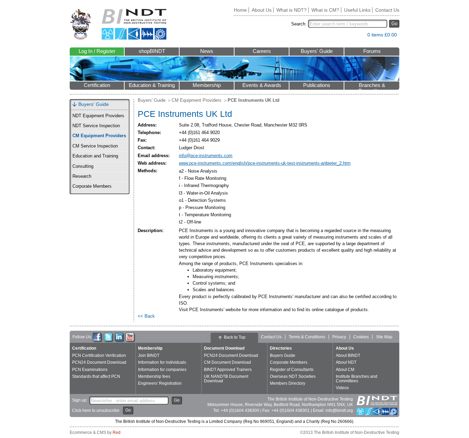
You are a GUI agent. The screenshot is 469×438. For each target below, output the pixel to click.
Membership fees (154, 376)
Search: (299, 23)
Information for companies (162, 369)
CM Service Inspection (95, 146)
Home (240, 10)
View (359, 36)
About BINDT (348, 355)
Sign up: (80, 400)
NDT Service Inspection (96, 125)
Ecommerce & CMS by (95, 432)
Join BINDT (148, 355)
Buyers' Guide (317, 51)
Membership (207, 85)
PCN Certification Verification (99, 355)
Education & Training (152, 85)
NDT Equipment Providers (98, 115)
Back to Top (234, 337)
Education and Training (95, 156)
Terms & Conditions (307, 337)
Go (394, 23)
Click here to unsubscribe (95, 410)
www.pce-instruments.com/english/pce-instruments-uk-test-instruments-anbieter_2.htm (265, 163)
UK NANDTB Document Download (226, 378)
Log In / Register (97, 51)
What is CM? (325, 10)
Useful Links (357, 10)
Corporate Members (92, 186)
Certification (97, 85)
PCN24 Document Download (99, 362)
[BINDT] (118, 24)
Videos (342, 387)
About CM (345, 369)
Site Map (384, 337)
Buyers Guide (282, 355)
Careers (262, 51)
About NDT (346, 362)
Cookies (361, 337)
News (206, 51)
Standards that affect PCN (96, 376)
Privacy (339, 337)
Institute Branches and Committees (356, 378)
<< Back (146, 316)
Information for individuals (162, 362)
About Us (262, 10)
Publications (316, 85)
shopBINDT (152, 51)
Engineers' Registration (160, 383)
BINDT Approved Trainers (228, 369)
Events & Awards (261, 85)
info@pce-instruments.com (205, 155)
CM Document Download (227, 362)
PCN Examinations (89, 369)
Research (81, 176)
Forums (372, 51)
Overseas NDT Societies (293, 376)
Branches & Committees (372, 86)
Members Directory (287, 383)
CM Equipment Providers (99, 135)
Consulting (82, 166)
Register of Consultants (291, 369)
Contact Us (387, 10)
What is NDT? (291, 10)
